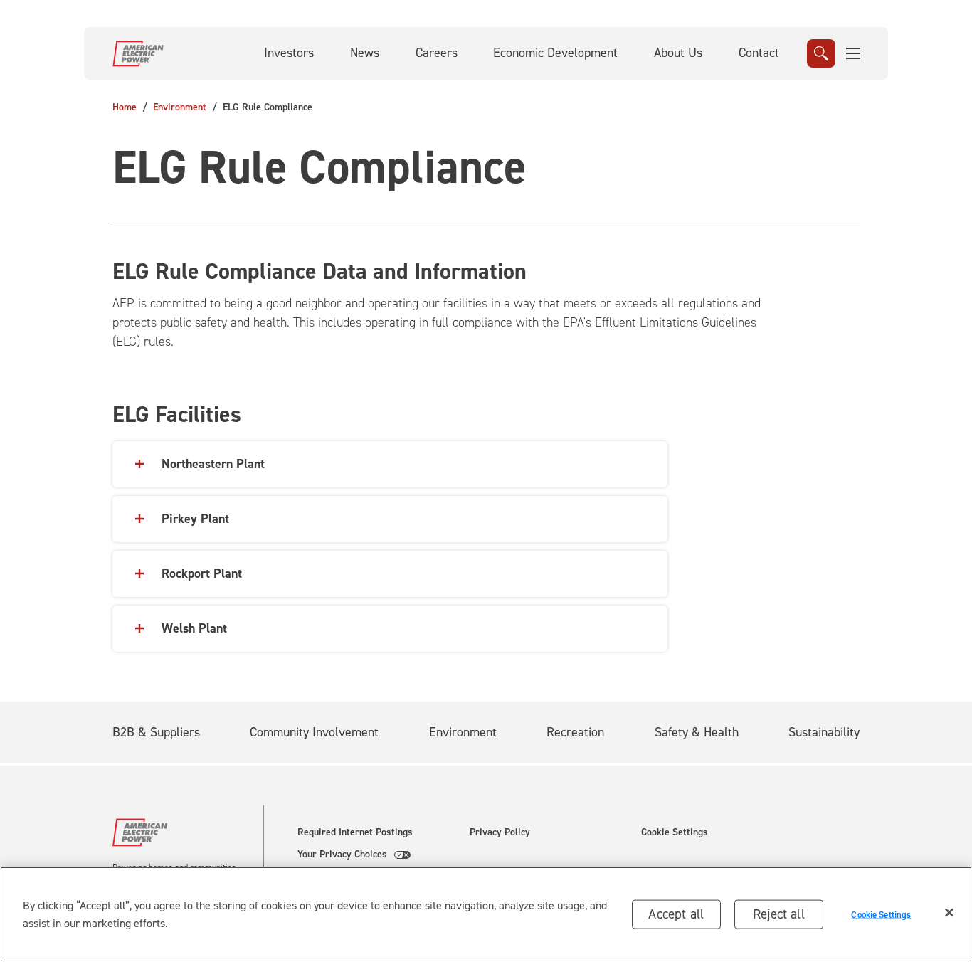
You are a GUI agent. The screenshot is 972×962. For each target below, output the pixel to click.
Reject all (779, 914)
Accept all (676, 914)
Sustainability (824, 732)
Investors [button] (289, 52)
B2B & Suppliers (156, 732)
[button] (854, 53)
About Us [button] (678, 52)
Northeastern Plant (213, 463)
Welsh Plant (194, 628)
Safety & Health (697, 732)
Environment (179, 107)
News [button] (364, 52)
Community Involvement (314, 732)
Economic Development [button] (555, 52)
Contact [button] (759, 52)
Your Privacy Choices (342, 854)
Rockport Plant (202, 573)
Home (124, 107)
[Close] (949, 913)
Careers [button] (437, 52)
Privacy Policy (500, 832)
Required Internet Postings (355, 832)
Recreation (575, 732)
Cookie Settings (674, 832)
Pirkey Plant (195, 518)
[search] (821, 53)
